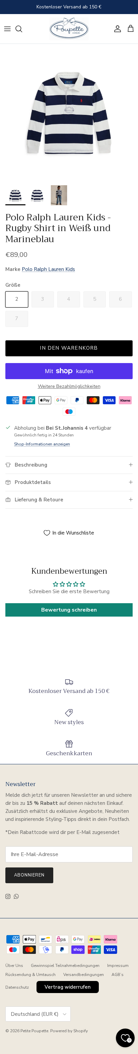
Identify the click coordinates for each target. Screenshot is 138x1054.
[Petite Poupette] (69, 28)
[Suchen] (22, 28)
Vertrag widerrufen (68, 987)
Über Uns (14, 965)
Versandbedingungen (83, 974)
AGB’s (118, 974)
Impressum (118, 965)
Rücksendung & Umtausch (30, 974)
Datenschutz (17, 987)
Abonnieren (29, 875)
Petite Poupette (34, 1031)
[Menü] (7, 28)
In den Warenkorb (69, 348)
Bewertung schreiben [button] (69, 610)
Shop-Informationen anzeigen (42, 444)
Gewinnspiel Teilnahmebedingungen (65, 965)
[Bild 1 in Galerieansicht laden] (69, 113)
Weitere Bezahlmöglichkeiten (69, 387)
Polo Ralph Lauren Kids (48, 269)
